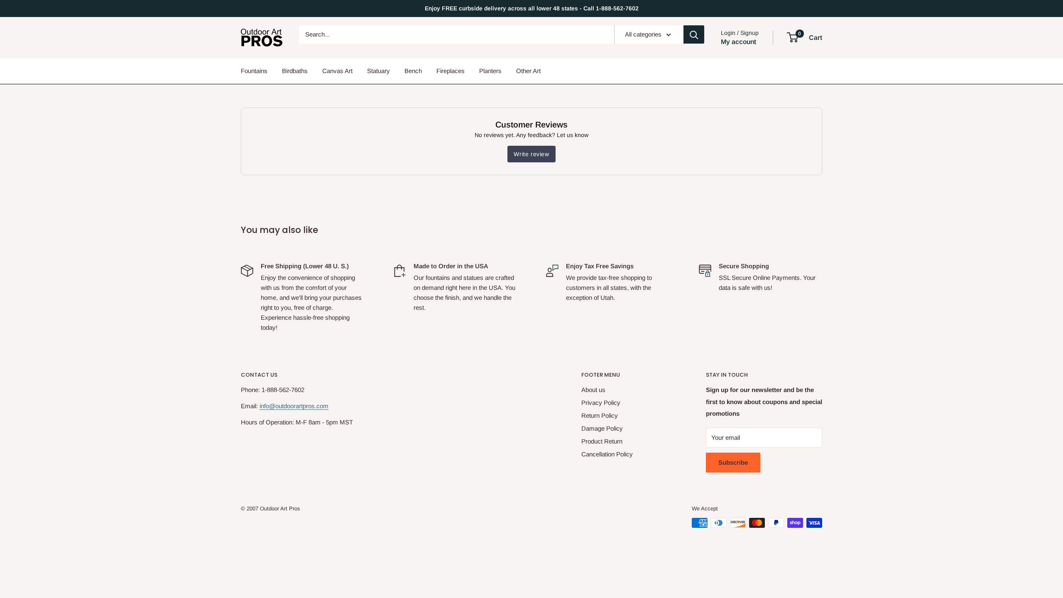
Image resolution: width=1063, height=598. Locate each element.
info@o (269, 405)
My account (738, 41)
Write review (531, 154)
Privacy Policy (600, 402)
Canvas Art (337, 70)
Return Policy (599, 415)
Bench (413, 70)
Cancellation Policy (607, 454)
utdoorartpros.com (303, 405)
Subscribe (733, 462)
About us (593, 389)
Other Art (528, 70)
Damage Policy (602, 428)
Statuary (378, 70)
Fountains (254, 70)
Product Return (601, 441)
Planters (490, 70)
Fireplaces (450, 70)
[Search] (693, 34)
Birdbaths (295, 70)
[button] (792, 37)
